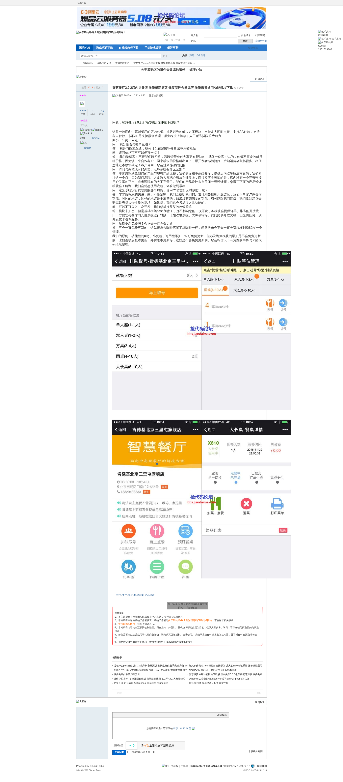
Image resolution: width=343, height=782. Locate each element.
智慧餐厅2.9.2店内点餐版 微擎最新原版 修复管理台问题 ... (164, 63)
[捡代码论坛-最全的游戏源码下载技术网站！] (100, 32)
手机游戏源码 (153, 47)
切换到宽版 (264, 3)
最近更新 (172, 47)
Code (139, 715)
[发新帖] (81, 77)
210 (92, 110)
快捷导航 (253, 47)
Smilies (144, 715)
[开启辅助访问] (261, 3)
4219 (83, 110)
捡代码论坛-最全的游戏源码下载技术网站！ (77, 63)
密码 (193, 41)
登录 (175, 728)
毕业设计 (200, 55)
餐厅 (124, 595)
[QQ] (165, 766)
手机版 (174, 766)
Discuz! (94, 766)
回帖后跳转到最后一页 (143, 752)
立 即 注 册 (261, 41)
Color (119, 715)
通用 (118, 595)
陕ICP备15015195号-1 (236, 766)
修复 (130, 595)
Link (129, 715)
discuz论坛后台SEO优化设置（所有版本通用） (214, 670)
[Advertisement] (188, 110)
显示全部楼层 (156, 95)
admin (82, 95)
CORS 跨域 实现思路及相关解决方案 (208, 683)
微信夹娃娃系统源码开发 (127, 674)
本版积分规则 (255, 751)
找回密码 (260, 35)
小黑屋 (184, 766)
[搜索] (177, 55)
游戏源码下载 (104, 47)
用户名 (194, 35)
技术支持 (336, 38)
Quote (134, 715)
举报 (259, 693)
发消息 (87, 148)
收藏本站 (82, 2)
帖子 (165, 55)
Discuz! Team (95, 770)
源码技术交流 (104, 63)
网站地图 (262, 766)
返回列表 (260, 78)
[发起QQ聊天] (83, 143)
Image (124, 715)
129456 (96, 138)
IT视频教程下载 (128, 47)
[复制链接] (239, 88)
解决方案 (139, 595)
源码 (191, 55)
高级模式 (222, 714)
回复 (119, 693)
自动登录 (246, 35)
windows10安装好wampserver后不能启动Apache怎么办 (219, 678)
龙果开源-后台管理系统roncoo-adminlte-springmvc (141, 683)
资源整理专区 (122, 63)
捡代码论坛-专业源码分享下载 (206, 766)
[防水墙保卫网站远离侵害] (253, 766)
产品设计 (149, 595)
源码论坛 (84, 47)
